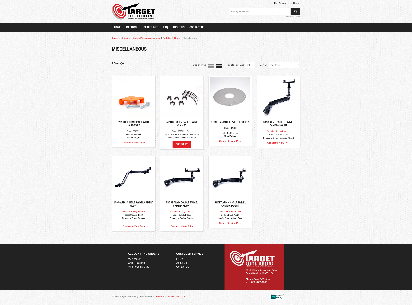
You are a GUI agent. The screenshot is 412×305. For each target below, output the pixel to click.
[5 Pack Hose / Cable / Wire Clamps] (182, 97)
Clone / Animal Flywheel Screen (230, 122)
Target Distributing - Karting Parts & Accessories (136, 38)
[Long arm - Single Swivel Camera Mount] (134, 178)
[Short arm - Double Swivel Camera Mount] (182, 178)
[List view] (218, 66)
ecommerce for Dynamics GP (170, 296)
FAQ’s (179, 259)
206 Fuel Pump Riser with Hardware (133, 124)
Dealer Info (151, 27)
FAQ (165, 27)
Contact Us (196, 27)
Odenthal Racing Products (278, 131)
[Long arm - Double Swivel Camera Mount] (278, 97)
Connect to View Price (133, 142)
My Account (281, 3)
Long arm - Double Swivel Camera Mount (278, 124)
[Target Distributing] (133, 11)
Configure (182, 144)
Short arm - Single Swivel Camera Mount (230, 204)
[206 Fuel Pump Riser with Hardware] (134, 97)
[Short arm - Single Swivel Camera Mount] (230, 178)
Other (177, 38)
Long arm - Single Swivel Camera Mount (133, 204)
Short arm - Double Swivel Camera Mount (182, 204)
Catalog (131, 27)
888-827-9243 (259, 282)
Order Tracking (136, 262)
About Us (179, 27)
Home (296, 3)
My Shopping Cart (138, 266)
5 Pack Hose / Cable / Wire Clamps (181, 124)
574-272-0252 (262, 279)
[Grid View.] (210, 66)
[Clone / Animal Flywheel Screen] (230, 97)
